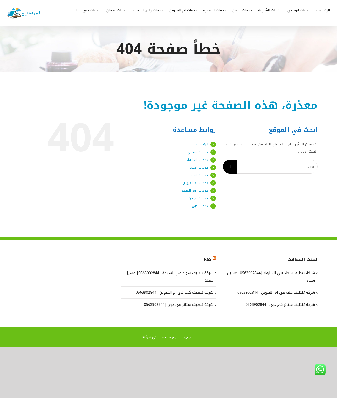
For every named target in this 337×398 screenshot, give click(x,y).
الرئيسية (202, 144)
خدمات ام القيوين (195, 183)
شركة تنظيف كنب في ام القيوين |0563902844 (174, 292)
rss (207, 259)
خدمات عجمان (198, 198)
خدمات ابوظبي (197, 152)
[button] (76, 9)
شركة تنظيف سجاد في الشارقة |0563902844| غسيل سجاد (169, 276)
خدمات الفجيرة (198, 175)
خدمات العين (199, 167)
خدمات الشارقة (197, 160)
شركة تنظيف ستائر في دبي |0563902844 (178, 304)
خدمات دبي (200, 206)
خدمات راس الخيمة (195, 191)
